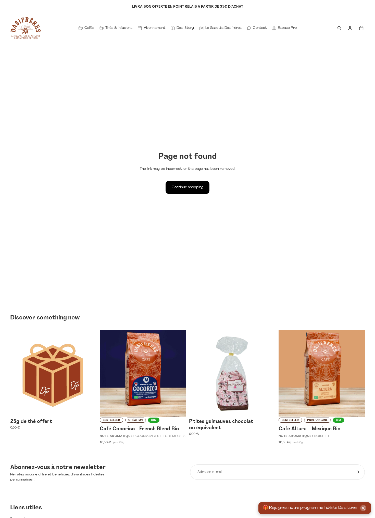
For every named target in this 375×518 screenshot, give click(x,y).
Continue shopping (187, 187)
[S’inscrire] (357, 472)
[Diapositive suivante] (178, 373)
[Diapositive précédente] (107, 373)
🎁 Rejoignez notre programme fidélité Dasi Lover (310, 508)
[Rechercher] (339, 28)
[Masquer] (363, 508)
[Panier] (361, 28)
